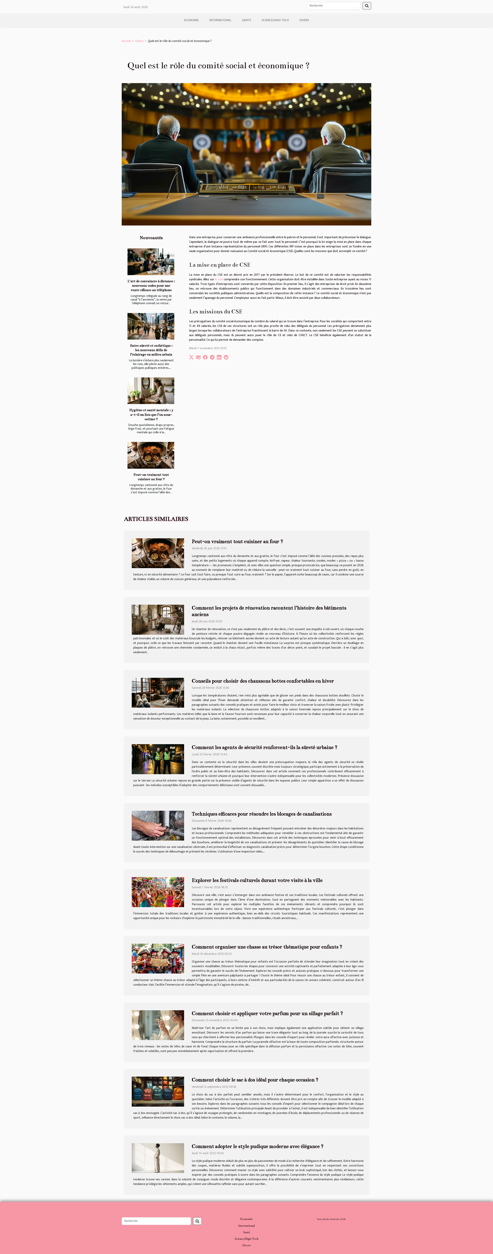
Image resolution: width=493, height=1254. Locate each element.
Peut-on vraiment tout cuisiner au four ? (237, 541)
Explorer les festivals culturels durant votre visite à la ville (257, 880)
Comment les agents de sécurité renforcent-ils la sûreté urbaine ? (264, 747)
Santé (246, 20)
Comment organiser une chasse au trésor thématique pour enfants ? (267, 947)
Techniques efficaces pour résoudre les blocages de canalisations (262, 814)
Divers (304, 20)
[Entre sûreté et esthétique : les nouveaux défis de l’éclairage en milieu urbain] (150, 326)
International (220, 20)
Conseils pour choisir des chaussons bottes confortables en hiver (263, 681)
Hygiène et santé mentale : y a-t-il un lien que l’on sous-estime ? (151, 414)
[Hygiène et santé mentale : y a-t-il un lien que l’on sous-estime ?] (150, 390)
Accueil (126, 41)
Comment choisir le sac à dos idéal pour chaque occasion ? (255, 1080)
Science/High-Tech (275, 20)
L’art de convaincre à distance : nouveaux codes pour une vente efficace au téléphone (151, 285)
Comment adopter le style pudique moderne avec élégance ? (258, 1146)
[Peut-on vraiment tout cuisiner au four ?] (150, 455)
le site (219, 279)
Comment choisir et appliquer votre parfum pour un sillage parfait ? (267, 1013)
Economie (191, 20)
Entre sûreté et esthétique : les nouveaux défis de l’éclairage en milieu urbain (151, 350)
